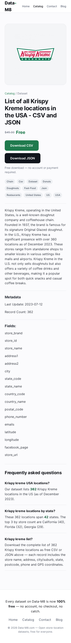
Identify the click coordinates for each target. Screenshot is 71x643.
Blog (63, 6)
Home (26, 6)
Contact (52, 6)
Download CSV (21, 145)
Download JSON (22, 158)
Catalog (38, 6)
